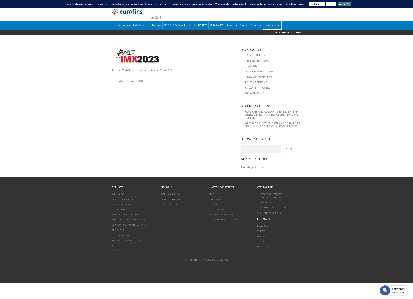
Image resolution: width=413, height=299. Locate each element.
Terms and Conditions (269, 213)
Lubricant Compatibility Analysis (129, 225)
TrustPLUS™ (200, 25)
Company (256, 25)
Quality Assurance (218, 209)
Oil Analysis (118, 194)
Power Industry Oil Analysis (126, 240)
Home (269, 33)
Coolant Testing (121, 204)
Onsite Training (169, 204)
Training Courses (170, 194)
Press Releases (255, 55)
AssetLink (117, 245)
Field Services (140, 25)
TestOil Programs (257, 60)
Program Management (260, 77)
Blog (211, 194)
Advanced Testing (257, 87)
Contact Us (272, 25)
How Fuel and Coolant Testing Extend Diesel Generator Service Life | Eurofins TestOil (272, 114)
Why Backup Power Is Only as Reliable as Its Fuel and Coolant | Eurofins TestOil (272, 125)
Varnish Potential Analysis (126, 215)
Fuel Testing (118, 209)
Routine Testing (256, 82)
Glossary (214, 204)
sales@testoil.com (276, 208)
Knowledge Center (236, 25)
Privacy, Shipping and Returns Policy (228, 220)
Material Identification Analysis (128, 220)
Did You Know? (254, 93)
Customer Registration (221, 215)
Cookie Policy (119, 251)
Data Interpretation (259, 71)
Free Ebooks (215, 199)
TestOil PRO (118, 230)
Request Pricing (120, 235)
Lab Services (123, 25)
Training (156, 25)
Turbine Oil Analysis (122, 199)
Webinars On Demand (172, 199)
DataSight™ (216, 25)
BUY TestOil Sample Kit (177, 25)
